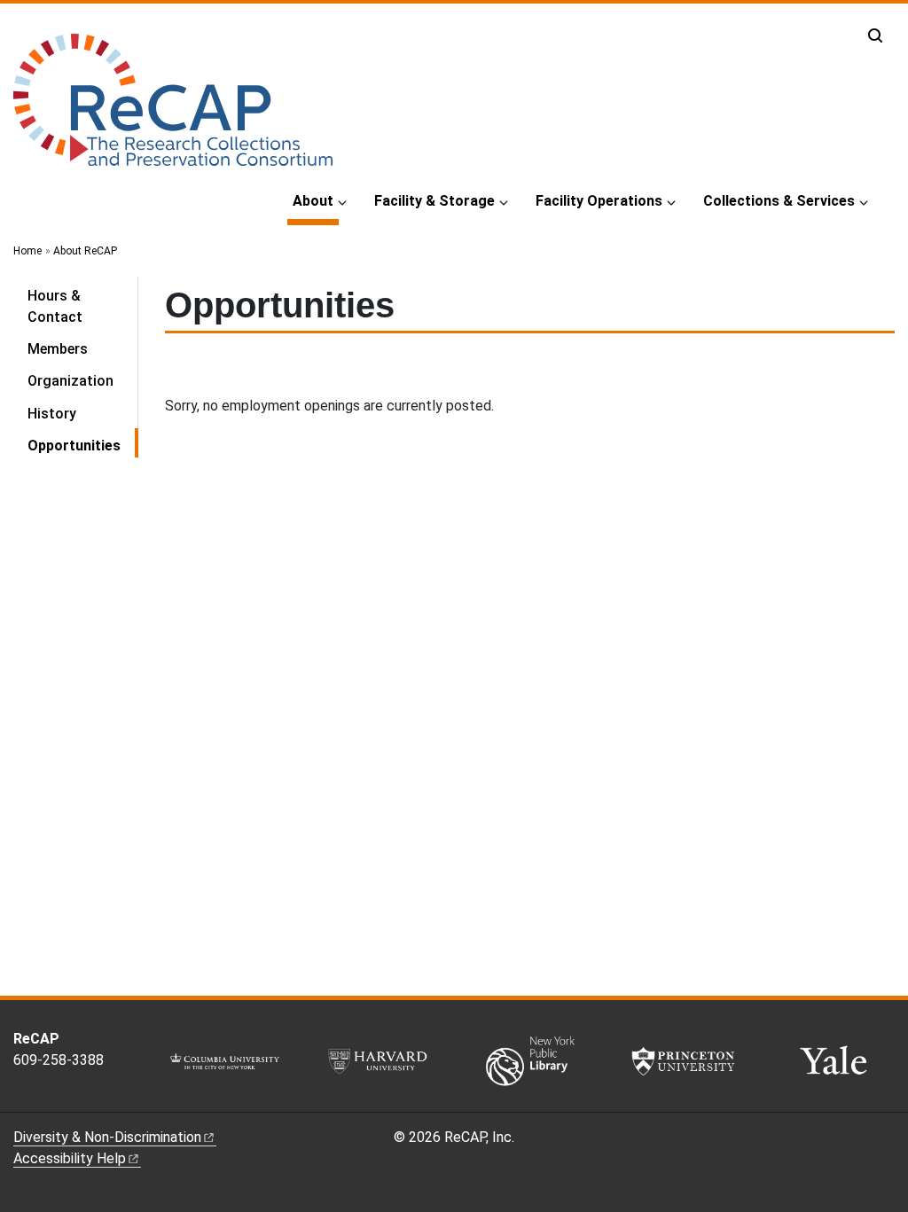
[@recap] (21, 1098)
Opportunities (82, 445)
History (51, 413)
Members (57, 348)
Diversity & (107, 1137)
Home (27, 251)
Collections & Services (779, 200)
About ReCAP (85, 251)
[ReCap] (41, 1098)
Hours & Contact (54, 306)
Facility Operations (599, 200)
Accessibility (69, 1158)
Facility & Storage (434, 200)
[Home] (173, 107)
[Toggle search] (875, 35)
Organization (70, 380)
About (316, 200)
